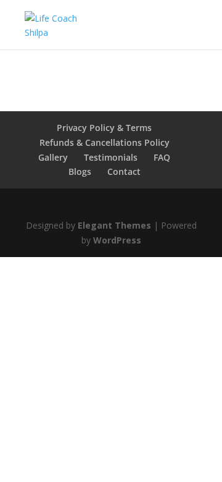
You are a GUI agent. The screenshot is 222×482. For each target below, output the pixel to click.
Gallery (53, 157)
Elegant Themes (114, 225)
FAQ (162, 157)
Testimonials (111, 157)
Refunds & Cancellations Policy (104, 142)
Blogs (79, 171)
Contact (124, 171)
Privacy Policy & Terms (104, 127)
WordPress (117, 240)
